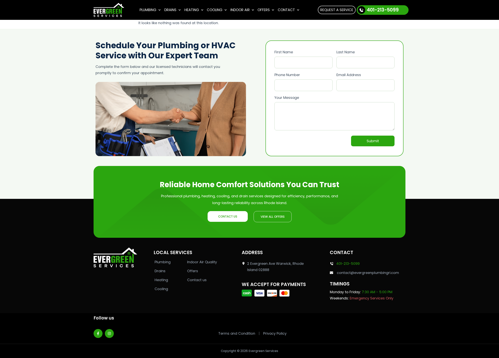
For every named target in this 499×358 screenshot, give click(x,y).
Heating (191, 9)
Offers (263, 9)
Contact (286, 9)
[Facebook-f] (98, 333)
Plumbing (148, 9)
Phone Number (287, 74)
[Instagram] (109, 333)
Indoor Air (240, 9)
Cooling (214, 9)
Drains (170, 9)
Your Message (286, 97)
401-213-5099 (383, 10)
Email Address (348, 74)
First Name (283, 52)
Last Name (345, 52)
